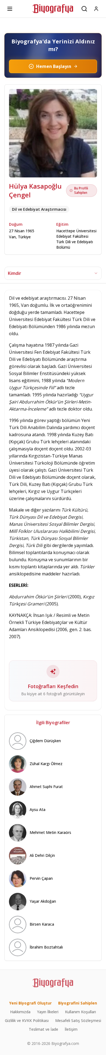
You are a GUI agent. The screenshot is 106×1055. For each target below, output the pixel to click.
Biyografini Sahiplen (77, 1003)
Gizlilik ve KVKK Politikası (27, 1020)
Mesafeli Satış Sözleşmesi (78, 1020)
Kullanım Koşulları (80, 1011)
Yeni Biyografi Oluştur (30, 1003)
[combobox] (53, 273)
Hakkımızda (20, 1011)
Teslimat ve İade (43, 1029)
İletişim (71, 1029)
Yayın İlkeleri (47, 1011)
